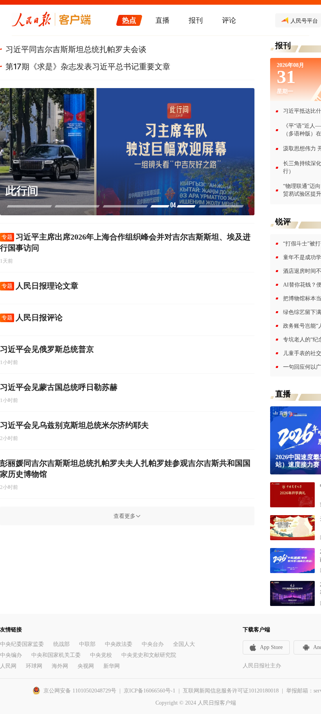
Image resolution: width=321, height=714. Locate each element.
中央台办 (153, 644)
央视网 (86, 666)
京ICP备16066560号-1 (149, 691)
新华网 (111, 666)
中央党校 (101, 655)
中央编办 (11, 655)
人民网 (8, 666)
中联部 (87, 644)
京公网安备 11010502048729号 (79, 691)
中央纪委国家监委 (22, 644)
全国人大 (184, 644)
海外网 (60, 666)
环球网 (34, 666)
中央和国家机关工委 (56, 655)
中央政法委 (118, 644)
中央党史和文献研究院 (148, 655)
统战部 (61, 644)
